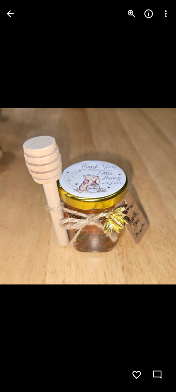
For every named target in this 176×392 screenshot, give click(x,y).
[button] (24, 196)
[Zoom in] (131, 13)
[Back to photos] (10, 13)
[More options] (165, 13)
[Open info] (148, 13)
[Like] (137, 375)
